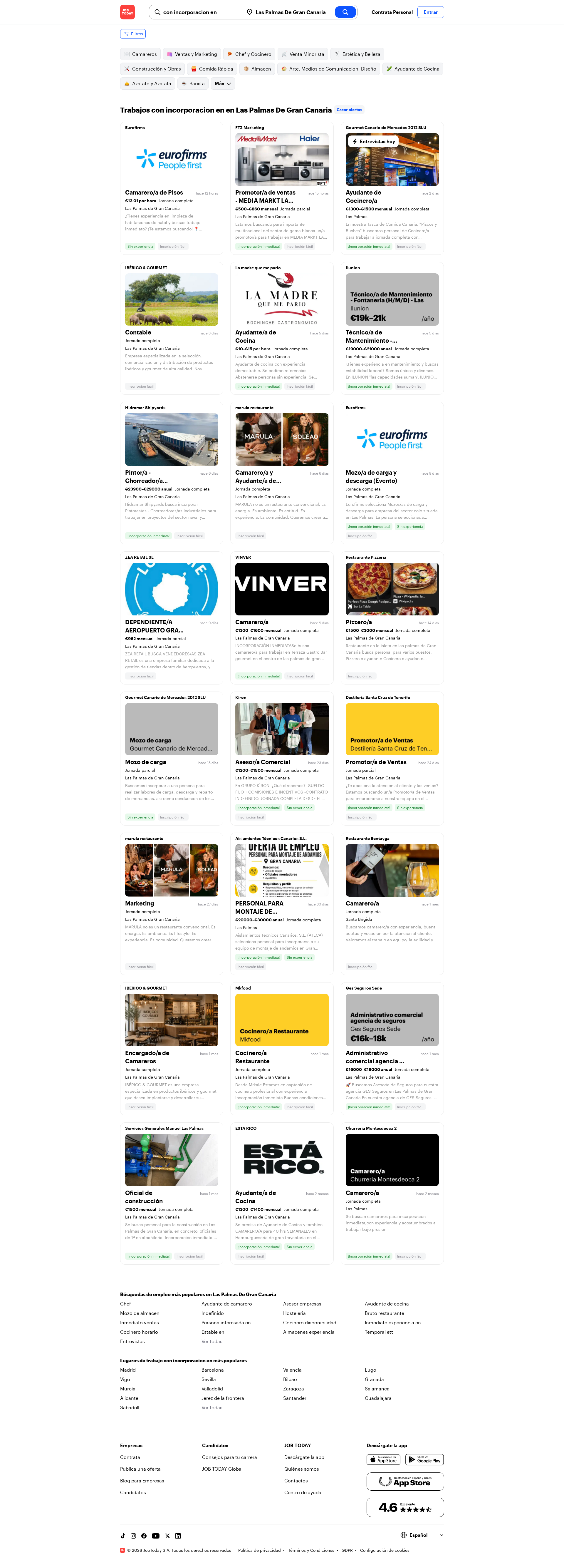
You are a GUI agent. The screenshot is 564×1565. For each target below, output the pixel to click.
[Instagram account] (133, 1536)
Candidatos (133, 1492)
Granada (374, 1379)
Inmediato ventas (139, 1322)
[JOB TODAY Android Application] (424, 1459)
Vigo (125, 1379)
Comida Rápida (216, 68)
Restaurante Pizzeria (366, 557)
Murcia (127, 1388)
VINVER (243, 557)
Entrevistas (132, 1341)
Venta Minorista (307, 54)
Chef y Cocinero (253, 54)
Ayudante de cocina (387, 1303)
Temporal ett (379, 1332)
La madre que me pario (258, 267)
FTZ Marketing (249, 127)
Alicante (129, 1398)
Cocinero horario (139, 1332)
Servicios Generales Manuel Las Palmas (164, 1128)
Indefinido (213, 1313)
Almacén (261, 68)
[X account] (167, 1536)
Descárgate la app (304, 1457)
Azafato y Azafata (151, 83)
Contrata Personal (392, 12)
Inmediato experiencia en (393, 1322)
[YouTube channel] (156, 1536)
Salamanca (377, 1388)
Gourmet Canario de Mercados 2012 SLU (386, 127)
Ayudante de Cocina (417, 68)
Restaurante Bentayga (368, 838)
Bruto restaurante (384, 1313)
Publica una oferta (140, 1469)
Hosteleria (294, 1313)
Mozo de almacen (140, 1313)
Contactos (296, 1480)
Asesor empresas (302, 1303)
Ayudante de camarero (227, 1303)
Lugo (370, 1369)
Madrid (128, 1369)
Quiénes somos (301, 1469)
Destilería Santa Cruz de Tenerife (378, 697)
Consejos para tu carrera (229, 1457)
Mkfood (243, 987)
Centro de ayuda (302, 1492)
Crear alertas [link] (349, 109)
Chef (125, 1303)
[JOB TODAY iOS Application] (384, 1459)
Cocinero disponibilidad (309, 1322)
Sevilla (209, 1379)
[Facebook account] (144, 1536)
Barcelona (213, 1369)
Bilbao (290, 1379)
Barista (197, 83)
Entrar (431, 12)
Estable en (213, 1332)
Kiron (240, 697)
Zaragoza (293, 1388)
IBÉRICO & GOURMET (146, 267)
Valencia (292, 1369)
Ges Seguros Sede (364, 987)
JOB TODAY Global (222, 1469)
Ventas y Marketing (196, 54)
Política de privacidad (259, 1550)
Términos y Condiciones (311, 1550)
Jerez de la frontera (223, 1398)
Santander (294, 1398)
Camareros (144, 54)
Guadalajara (378, 1398)
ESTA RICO (245, 1128)
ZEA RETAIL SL (139, 557)
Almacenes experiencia (309, 1332)
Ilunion (353, 267)
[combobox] (201, 12)
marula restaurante (254, 407)
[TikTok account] (122, 1536)
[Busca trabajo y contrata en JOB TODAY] (127, 12)
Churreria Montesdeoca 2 (371, 1128)
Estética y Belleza (361, 54)
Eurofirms (135, 127)
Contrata (130, 1457)
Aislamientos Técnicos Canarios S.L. (271, 838)
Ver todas (212, 1341)
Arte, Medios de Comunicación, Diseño (332, 68)
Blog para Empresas (142, 1480)
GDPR (347, 1550)
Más (219, 83)
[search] (345, 12)
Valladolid (212, 1388)
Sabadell (129, 1407)
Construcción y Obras (156, 68)
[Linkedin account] (178, 1536)
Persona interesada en (226, 1322)
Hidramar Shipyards (145, 407)
